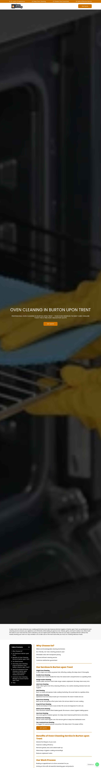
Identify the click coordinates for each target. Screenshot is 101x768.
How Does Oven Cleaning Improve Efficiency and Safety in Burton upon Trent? (21, 665)
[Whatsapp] (97, 764)
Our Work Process (18, 661)
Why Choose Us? (17, 651)
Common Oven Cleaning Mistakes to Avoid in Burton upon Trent (20, 678)
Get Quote (85, 6)
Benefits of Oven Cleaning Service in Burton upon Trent (21, 658)
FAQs (14, 683)
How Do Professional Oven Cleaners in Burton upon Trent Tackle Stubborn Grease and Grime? (20, 672)
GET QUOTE (50, 324)
